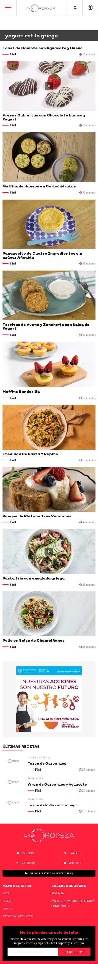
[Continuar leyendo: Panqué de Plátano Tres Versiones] (49, 489)
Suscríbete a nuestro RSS (51, 873)
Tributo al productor (18, 916)
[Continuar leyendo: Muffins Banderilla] (49, 364)
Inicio (6, 893)
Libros (7, 901)
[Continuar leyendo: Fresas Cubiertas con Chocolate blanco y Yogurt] (49, 86)
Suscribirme (74, 952)
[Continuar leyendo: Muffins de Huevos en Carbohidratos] (49, 157)
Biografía (58, 893)
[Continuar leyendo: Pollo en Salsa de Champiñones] (49, 613)
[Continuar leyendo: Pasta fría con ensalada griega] (49, 551)
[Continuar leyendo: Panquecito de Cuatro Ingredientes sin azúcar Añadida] (49, 224)
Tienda (7, 908)
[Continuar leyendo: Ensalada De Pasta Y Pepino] (49, 427)
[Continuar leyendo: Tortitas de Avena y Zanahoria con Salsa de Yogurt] (49, 295)
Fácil (13, 54)
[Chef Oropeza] (41, 7)
